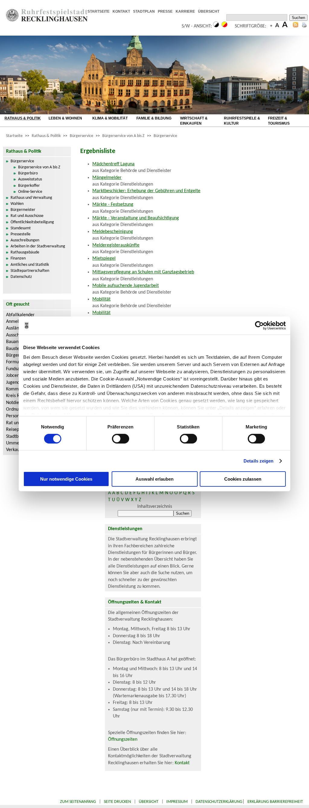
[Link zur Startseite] (47, 20)
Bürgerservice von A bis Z (123, 136)
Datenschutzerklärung (219, 802)
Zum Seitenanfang (78, 802)
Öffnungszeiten (122, 739)
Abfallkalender (20, 315)
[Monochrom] (216, 26)
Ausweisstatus (30, 179)
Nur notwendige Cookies (66, 479)
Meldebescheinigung (112, 231)
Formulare (16, 362)
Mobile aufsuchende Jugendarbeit (125, 285)
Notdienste (16, 402)
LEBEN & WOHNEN (65, 118)
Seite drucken (117, 802)
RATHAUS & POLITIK (23, 118)
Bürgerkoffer (29, 185)
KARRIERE (185, 11)
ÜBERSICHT (208, 11)
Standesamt (21, 228)
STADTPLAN (144, 11)
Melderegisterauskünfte (115, 245)
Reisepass (15, 429)
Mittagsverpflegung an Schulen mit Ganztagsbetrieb (143, 272)
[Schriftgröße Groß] (271, 26)
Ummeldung (18, 443)
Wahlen (17, 204)
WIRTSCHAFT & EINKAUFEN (194, 121)
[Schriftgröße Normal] (277, 26)
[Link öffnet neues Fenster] (224, 11)
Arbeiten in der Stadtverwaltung (38, 246)
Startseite (14, 136)
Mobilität (101, 299)
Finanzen (18, 258)
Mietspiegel (104, 258)
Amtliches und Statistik (30, 264)
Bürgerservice (81, 136)
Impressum (177, 802)
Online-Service (30, 191)
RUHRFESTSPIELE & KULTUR (242, 121)
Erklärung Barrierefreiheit (275, 802)
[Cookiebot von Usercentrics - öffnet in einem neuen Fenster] (259, 325)
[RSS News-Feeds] (295, 26)
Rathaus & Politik (46, 136)
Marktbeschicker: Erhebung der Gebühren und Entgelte (146, 191)
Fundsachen (17, 369)
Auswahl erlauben (154, 479)
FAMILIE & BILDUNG (153, 118)
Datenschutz (21, 277)
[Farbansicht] (224, 26)
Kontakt (182, 763)
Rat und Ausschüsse (27, 216)
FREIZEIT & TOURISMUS (279, 121)
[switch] (120, 439)
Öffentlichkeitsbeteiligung (32, 222)
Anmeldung (17, 321)
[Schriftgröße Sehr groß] (285, 26)
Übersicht (148, 802)
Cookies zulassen (242, 479)
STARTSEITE (99, 11)
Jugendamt (16, 382)
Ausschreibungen (25, 240)
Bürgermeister (23, 210)
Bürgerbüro (28, 173)
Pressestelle (20, 234)
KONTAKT (121, 11)
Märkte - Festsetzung (112, 204)
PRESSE (165, 11)
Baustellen (16, 348)
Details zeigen (258, 460)
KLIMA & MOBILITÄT (110, 118)
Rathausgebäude (25, 252)
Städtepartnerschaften (30, 271)
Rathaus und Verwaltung (31, 198)
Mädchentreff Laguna (113, 164)
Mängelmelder (107, 177)
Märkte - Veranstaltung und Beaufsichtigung (135, 218)
